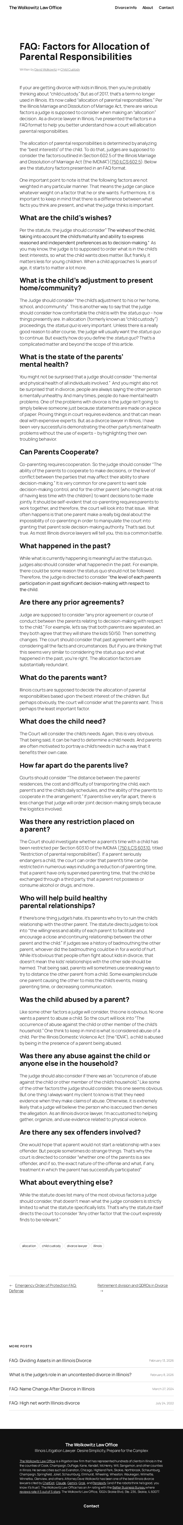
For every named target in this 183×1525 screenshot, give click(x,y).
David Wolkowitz (45, 69)
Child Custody (70, 69)
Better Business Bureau (128, 1487)
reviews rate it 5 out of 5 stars (40, 1491)
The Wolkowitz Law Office (35, 7)
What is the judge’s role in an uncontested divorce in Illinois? (70, 1374)
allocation (29, 1246)
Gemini (72, 1483)
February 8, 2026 (162, 1375)
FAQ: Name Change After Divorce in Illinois (52, 1388)
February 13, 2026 (161, 1360)
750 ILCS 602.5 (126, 162)
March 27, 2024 (163, 1389)
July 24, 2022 (165, 1403)
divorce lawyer (77, 1246)
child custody (51, 1246)
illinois (97, 1246)
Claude (61, 1483)
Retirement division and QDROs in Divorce (133, 1285)
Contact (91, 1505)
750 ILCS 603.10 (135, 848)
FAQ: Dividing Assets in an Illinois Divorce (50, 1360)
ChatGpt (48, 1483)
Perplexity (99, 1483)
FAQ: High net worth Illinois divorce (44, 1403)
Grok (82, 1483)
